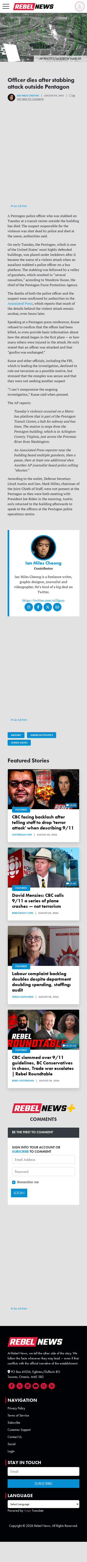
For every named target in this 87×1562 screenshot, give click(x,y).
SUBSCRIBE (20, 1151)
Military (16, 735)
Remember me (28, 1182)
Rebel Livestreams (23, 1080)
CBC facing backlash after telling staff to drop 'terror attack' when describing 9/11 (43, 822)
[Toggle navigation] (6, 6)
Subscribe (14, 1422)
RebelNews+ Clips (22, 913)
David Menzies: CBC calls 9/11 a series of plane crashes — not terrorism (38, 900)
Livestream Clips (22, 834)
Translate (38, 1510)
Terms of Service (18, 1415)
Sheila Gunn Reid (22, 997)
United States (19, 742)
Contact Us (15, 1437)
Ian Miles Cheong (28, 95)
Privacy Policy (16, 1408)
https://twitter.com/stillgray (43, 600)
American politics (41, 735)
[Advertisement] (43, 159)
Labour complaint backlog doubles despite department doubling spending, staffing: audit (41, 982)
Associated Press (20, 303)
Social (11, 1444)
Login (11, 1451)
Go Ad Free (20, 206)
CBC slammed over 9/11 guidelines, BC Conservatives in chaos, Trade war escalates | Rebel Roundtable (43, 1066)
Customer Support (19, 1429)
